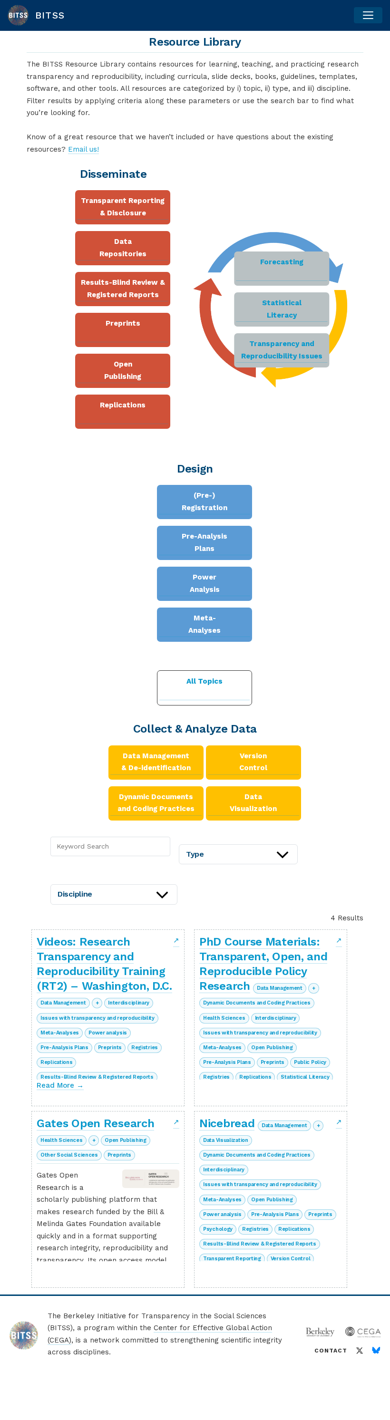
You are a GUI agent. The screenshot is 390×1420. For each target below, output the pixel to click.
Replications (123, 405)
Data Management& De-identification (156, 762)
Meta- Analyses (204, 624)
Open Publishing (122, 370)
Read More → (60, 1085)
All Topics (204, 681)
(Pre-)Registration (204, 501)
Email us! (83, 149)
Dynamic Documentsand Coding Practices (156, 802)
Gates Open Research (95, 1123)
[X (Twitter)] (359, 1350)
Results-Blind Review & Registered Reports (123, 288)
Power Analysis (205, 583)
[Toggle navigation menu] (368, 15)
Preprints (123, 323)
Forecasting (281, 262)
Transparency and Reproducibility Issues (281, 349)
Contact (330, 1350)
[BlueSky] (376, 1350)
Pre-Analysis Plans (204, 542)
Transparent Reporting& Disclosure (123, 206)
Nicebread (226, 1123)
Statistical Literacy (282, 309)
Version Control (253, 762)
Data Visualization (253, 802)
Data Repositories (122, 247)
